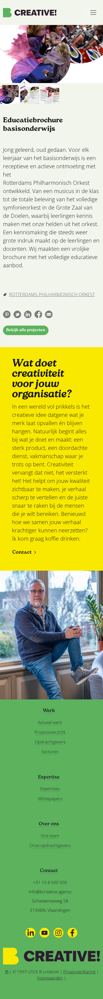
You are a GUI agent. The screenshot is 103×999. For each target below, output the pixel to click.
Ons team (50, 835)
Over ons (49, 824)
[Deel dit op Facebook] (38, 314)
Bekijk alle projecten (25, 330)
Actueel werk (50, 722)
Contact (22, 552)
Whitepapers (50, 798)
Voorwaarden (50, 978)
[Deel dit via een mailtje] (48, 314)
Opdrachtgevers (50, 742)
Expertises (50, 788)
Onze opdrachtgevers (50, 845)
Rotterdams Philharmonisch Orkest (52, 294)
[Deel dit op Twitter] (17, 314)
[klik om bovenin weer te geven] (9, 94)
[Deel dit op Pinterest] (6, 314)
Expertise (49, 777)
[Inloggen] (6, 971)
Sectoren (50, 751)
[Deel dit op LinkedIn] (28, 314)
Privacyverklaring (79, 971)
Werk (49, 710)
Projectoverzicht (50, 732)
